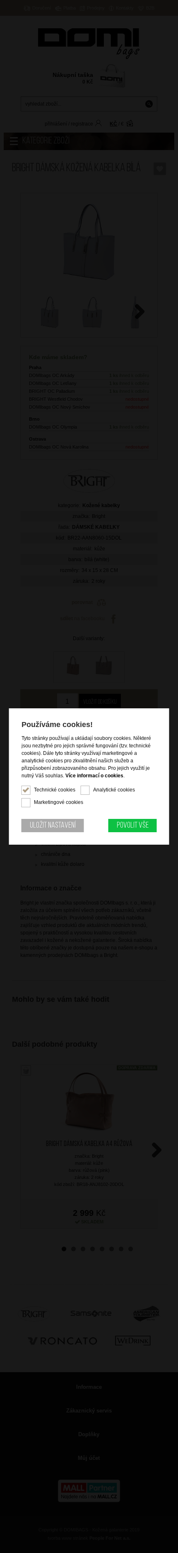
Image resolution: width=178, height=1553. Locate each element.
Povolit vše (133, 825)
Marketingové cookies (58, 802)
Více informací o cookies (94, 776)
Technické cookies (54, 790)
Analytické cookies (114, 790)
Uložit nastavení (53, 825)
